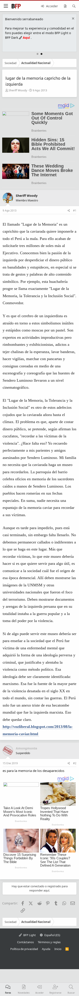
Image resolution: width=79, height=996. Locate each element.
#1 (74, 210)
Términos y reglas (49, 942)
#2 (74, 763)
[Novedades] (65, 6)
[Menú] (6, 6)
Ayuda (46, 949)
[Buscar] (74, 6)
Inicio (57, 949)
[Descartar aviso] (72, 19)
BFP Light (29, 935)
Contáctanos (25, 942)
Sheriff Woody (18, 90)
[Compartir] (69, 210)
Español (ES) (52, 935)
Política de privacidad (24, 949)
